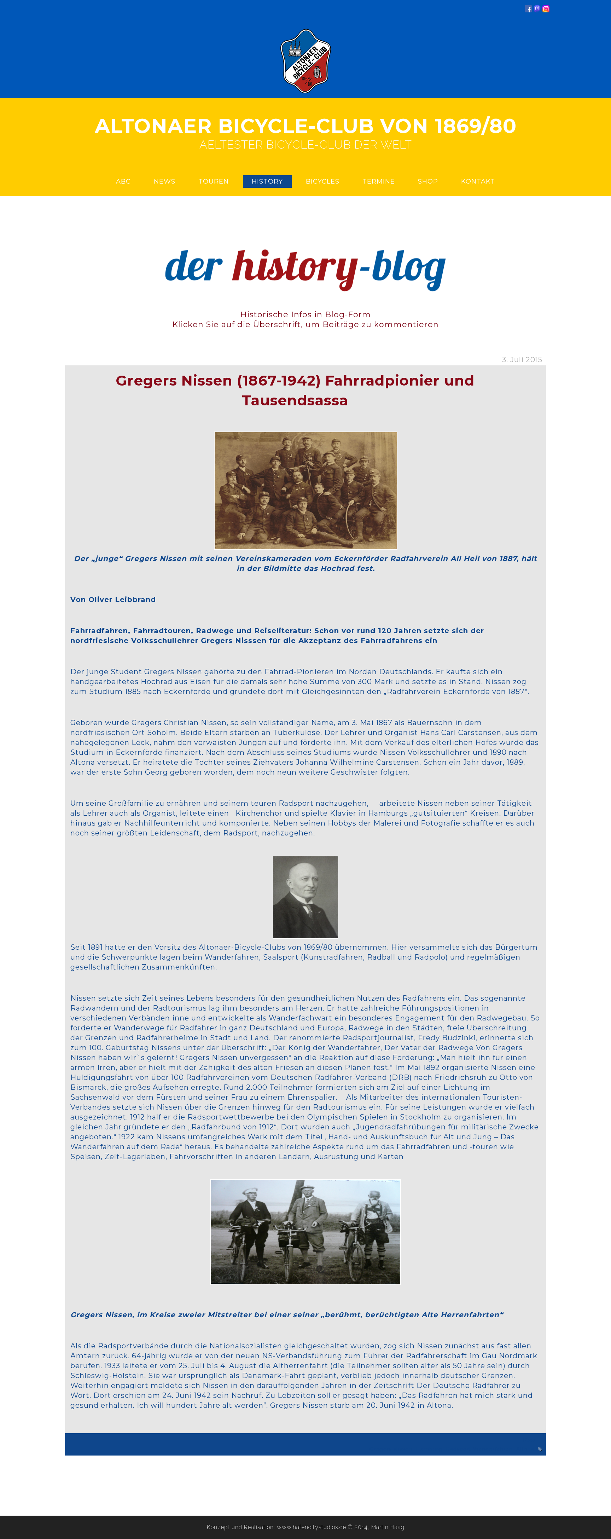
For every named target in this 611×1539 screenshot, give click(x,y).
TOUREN (213, 181)
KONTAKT (478, 181)
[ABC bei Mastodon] (537, 10)
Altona (525, 1449)
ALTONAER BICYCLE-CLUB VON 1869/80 (306, 126)
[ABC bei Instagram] (545, 10)
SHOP (428, 181)
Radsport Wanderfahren (479, 1449)
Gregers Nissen (390, 1449)
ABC (123, 181)
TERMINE (378, 181)
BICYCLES (322, 181)
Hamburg (429, 1449)
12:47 (529, 1440)
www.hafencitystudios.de (311, 1527)
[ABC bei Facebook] (528, 10)
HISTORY (267, 181)
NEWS (164, 181)
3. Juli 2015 (522, 359)
